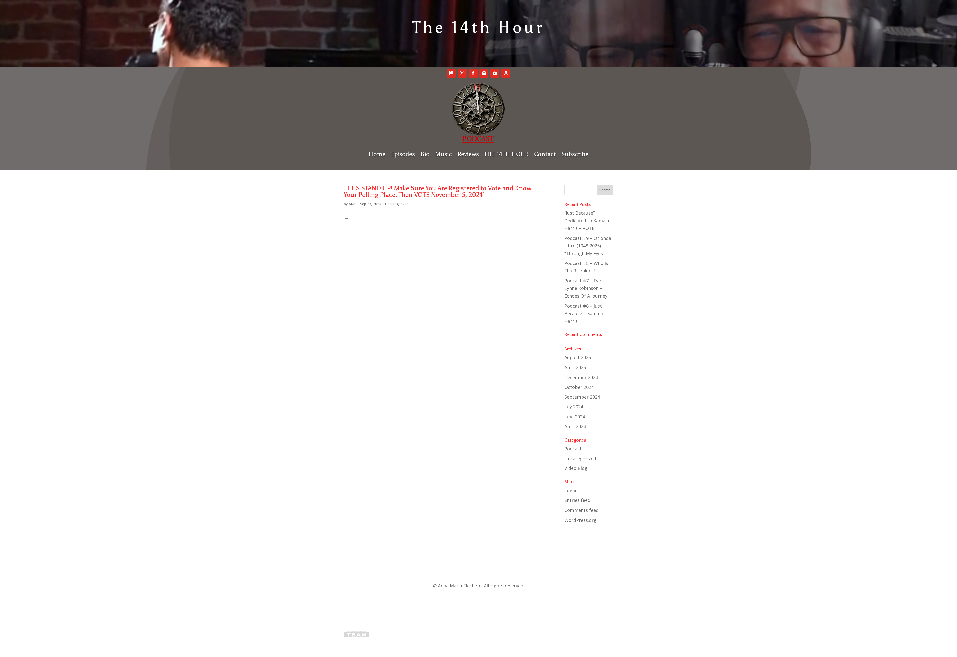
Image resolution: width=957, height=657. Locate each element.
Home (377, 154)
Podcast (573, 449)
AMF (352, 203)
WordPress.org (580, 520)
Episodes (403, 154)
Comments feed (581, 510)
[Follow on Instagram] (462, 73)
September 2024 (582, 397)
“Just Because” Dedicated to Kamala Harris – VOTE (586, 220)
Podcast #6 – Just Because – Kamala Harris (583, 313)
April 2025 (575, 367)
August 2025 (577, 357)
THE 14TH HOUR (506, 154)
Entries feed (577, 500)
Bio (425, 154)
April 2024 (575, 426)
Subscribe (574, 154)
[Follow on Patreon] (451, 73)
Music (443, 154)
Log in (571, 490)
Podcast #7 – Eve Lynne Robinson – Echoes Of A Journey (585, 288)
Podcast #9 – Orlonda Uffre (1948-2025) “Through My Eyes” (587, 245)
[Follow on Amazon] (505, 73)
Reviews (468, 154)
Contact (545, 154)
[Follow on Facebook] (473, 73)
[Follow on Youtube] (494, 73)
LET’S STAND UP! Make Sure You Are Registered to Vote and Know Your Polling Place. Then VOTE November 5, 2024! (437, 191)
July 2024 (573, 407)
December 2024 (581, 377)
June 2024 (574, 417)
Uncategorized (396, 203)
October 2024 (579, 387)
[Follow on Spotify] (483, 73)
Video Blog (575, 468)
